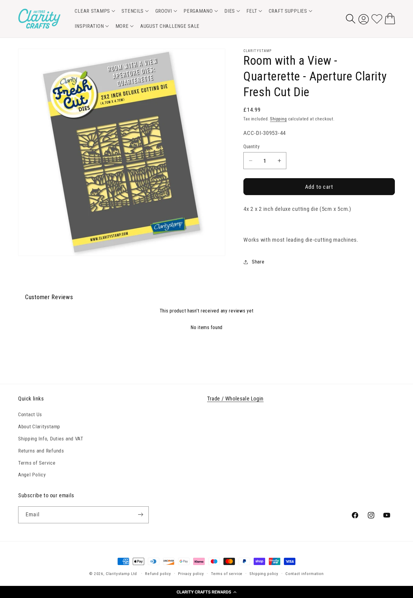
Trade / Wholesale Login (235, 398)
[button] (206, 592)
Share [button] (258, 262)
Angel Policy (32, 475)
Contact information (304, 573)
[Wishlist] (376, 18)
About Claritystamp (39, 426)
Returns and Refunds (41, 450)
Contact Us (30, 414)
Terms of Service (37, 462)
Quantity (251, 146)
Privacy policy (191, 573)
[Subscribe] (140, 514)
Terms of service (226, 573)
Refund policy (158, 573)
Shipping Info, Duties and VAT (50, 438)
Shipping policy (263, 573)
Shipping (278, 119)
